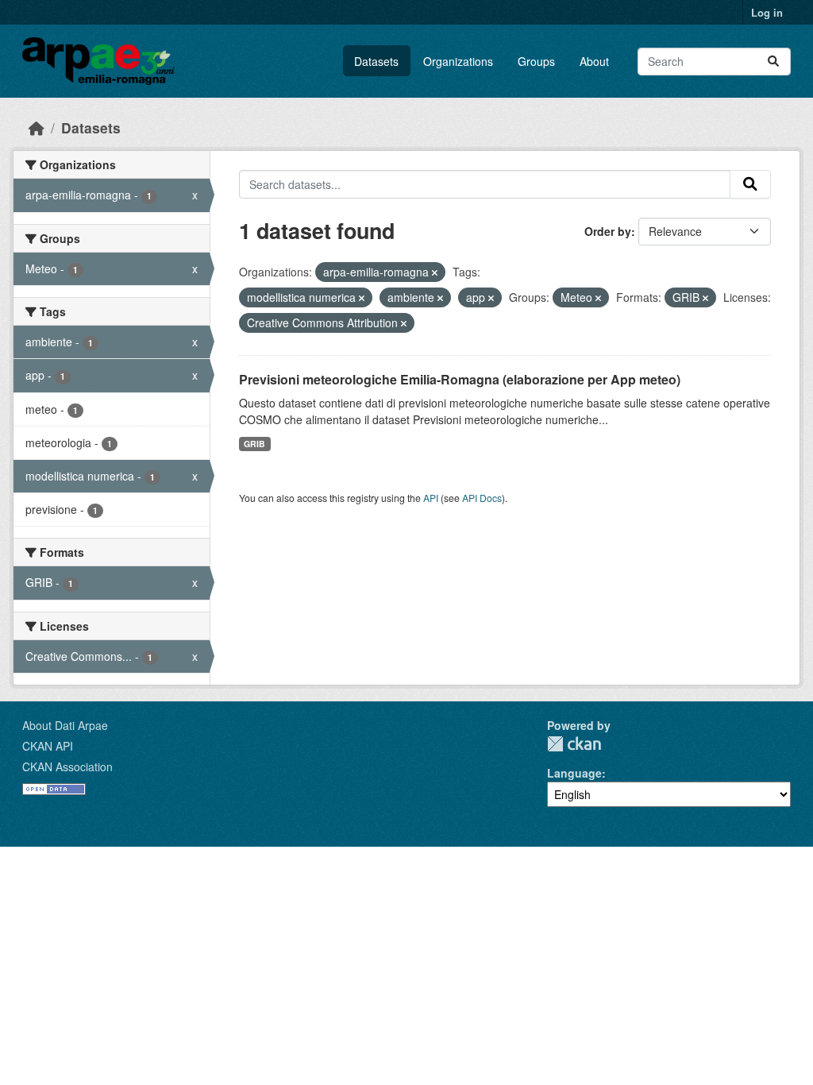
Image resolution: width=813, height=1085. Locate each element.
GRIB (254, 444)
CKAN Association (67, 766)
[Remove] (434, 272)
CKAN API (47, 746)
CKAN (574, 744)
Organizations (458, 61)
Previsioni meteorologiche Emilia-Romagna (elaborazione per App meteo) (459, 379)
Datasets (376, 61)
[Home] (36, 127)
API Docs (482, 497)
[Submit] (773, 61)
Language (574, 773)
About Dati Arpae (65, 725)
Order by (607, 231)
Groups (536, 61)
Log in (767, 12)
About (594, 61)
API (430, 497)
